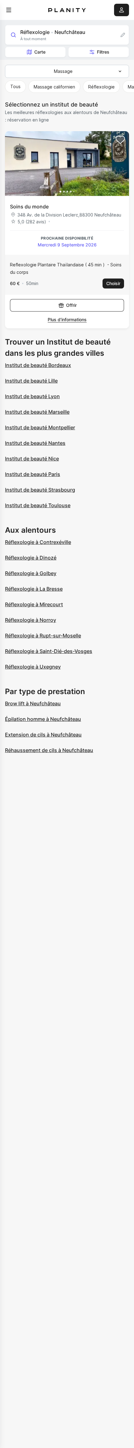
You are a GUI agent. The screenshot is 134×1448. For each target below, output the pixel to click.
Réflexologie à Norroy (30, 620)
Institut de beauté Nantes (35, 443)
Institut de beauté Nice (32, 458)
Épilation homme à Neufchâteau (43, 719)
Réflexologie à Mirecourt (34, 604)
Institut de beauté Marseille (37, 412)
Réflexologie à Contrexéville (38, 542)
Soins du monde (29, 206)
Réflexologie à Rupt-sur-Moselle (43, 635)
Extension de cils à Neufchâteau (43, 734)
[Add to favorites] (120, 140)
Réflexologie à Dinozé (30, 558)
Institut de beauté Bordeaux (38, 365)
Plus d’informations (67, 319)
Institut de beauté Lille (31, 381)
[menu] (8, 10)
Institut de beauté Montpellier (40, 427)
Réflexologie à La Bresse (34, 589)
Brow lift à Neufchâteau (33, 703)
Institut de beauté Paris (32, 474)
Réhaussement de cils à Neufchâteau (49, 750)
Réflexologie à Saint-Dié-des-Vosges (48, 651)
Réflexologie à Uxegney (33, 667)
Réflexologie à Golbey (30, 573)
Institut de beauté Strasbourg (40, 490)
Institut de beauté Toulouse (37, 505)
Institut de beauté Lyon (32, 396)
